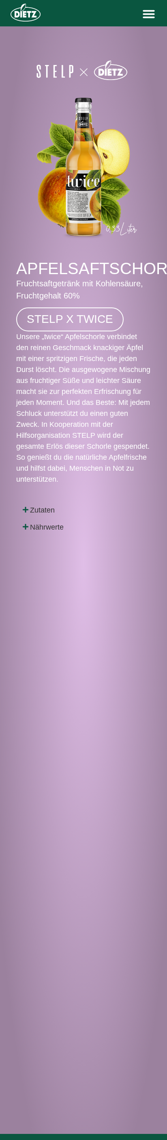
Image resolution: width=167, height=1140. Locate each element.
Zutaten (42, 510)
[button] (148, 14)
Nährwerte (47, 527)
